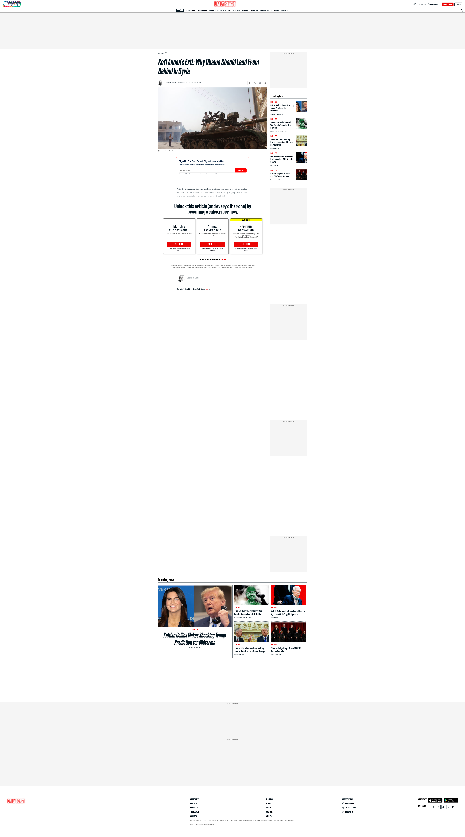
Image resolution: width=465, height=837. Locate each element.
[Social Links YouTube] (443, 807)
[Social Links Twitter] (434, 807)
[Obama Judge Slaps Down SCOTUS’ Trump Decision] (301, 180)
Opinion (245, 10)
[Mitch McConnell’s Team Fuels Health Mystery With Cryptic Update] (301, 163)
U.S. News (275, 10)
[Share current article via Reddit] (265, 83)
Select (179, 244)
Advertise (215, 820)
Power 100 (254, 10)
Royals (228, 10)
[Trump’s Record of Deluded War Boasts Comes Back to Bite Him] (301, 128)
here (207, 289)
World (268, 808)
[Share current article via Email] (260, 83)
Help (222, 820)
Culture (269, 812)
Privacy (227, 820)
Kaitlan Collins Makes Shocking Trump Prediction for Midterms (195, 638)
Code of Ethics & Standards (241, 820)
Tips (204, 820)
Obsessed (219, 10)
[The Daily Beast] (224, 4)
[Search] (462, 10)
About (192, 820)
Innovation (264, 10)
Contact (199, 820)
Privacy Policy (215, 174)
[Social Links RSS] (448, 807)
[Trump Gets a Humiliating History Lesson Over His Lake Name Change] (301, 146)
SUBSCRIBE (447, 4)
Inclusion (256, 820)
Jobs (209, 820)
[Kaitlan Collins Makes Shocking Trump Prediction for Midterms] (301, 111)
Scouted (284, 10)
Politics (236, 10)
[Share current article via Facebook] (250, 83)
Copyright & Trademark (285, 820)
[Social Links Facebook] (429, 807)
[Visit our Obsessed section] (20, 4)
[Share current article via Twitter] (255, 83)
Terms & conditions (268, 820)
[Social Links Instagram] (439, 807)
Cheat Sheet (191, 10)
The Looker (202, 10)
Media (211, 10)
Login (223, 259)
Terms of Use (204, 174)
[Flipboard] (453, 807)
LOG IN (458, 4)
